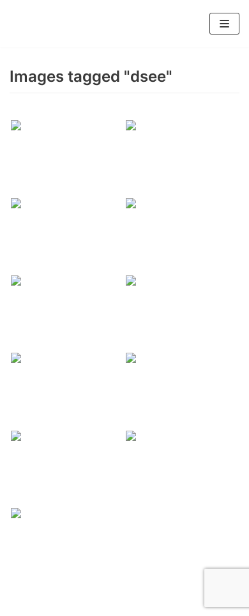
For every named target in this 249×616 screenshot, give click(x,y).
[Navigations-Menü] (224, 24)
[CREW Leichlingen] (29, 23)
